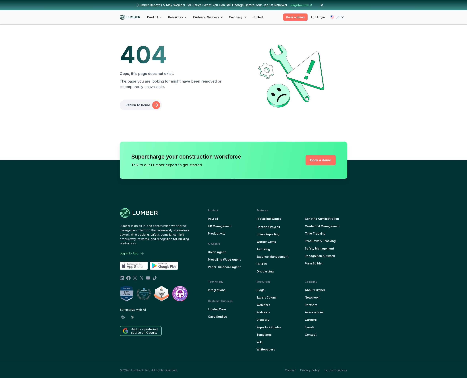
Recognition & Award (320, 256)
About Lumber (315, 290)
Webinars (263, 305)
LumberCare (217, 309)
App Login (317, 17)
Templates (264, 334)
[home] (131, 17)
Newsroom (312, 297)
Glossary (262, 320)
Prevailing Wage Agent (224, 259)
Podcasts (263, 312)
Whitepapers (265, 349)
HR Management (220, 226)
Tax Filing (263, 249)
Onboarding (265, 271)
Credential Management (322, 226)
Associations (314, 312)
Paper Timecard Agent (224, 267)
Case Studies (217, 316)
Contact (257, 17)
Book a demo (295, 17)
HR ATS (261, 264)
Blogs (260, 290)
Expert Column (266, 297)
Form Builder (314, 263)
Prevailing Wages (268, 219)
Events (309, 327)
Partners (311, 305)
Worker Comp (266, 241)
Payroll (213, 219)
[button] (154, 17)
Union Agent (217, 252)
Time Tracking (315, 233)
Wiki (259, 342)
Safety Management (319, 248)
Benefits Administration (322, 219)
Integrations (216, 290)
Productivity (216, 233)
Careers (311, 320)
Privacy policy (310, 370)
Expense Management (272, 256)
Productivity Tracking (320, 241)
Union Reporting (267, 234)
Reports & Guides (268, 327)
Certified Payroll (268, 227)
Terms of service (335, 370)
